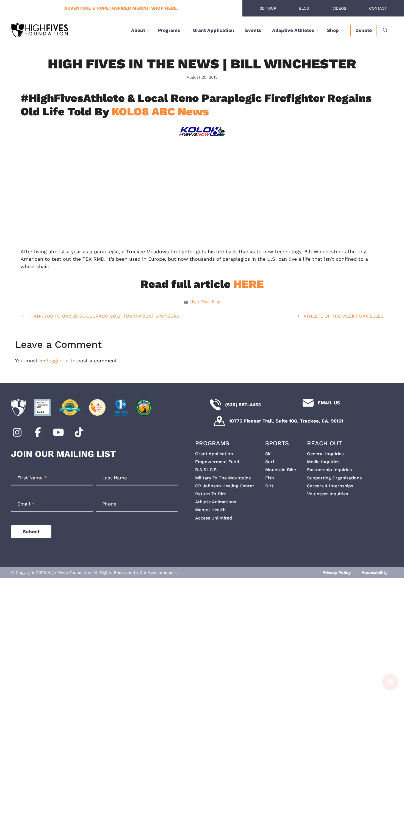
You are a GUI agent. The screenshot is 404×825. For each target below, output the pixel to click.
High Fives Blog (205, 301)
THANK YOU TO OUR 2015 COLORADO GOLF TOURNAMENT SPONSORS (103, 316)
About (138, 30)
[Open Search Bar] (385, 30)
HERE (248, 284)
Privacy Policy (336, 572)
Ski (268, 453)
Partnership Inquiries (329, 469)
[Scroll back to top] (387, 749)
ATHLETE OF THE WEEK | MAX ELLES (343, 316)
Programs (169, 30)
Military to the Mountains (223, 477)
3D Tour (268, 8)
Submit (31, 531)
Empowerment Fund (217, 461)
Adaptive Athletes (293, 30)
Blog (304, 8)
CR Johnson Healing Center (224, 485)
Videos (339, 8)
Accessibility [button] (375, 572)
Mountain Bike (280, 469)
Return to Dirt (210, 493)
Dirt (269, 485)
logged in (58, 360)
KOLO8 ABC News (160, 111)
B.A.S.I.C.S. (206, 469)
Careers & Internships (330, 485)
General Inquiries (325, 453)
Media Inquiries (323, 461)
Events (253, 30)
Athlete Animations (215, 501)
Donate (363, 30)
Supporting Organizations (334, 477)
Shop (333, 30)
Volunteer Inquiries (327, 493)
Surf (269, 461)
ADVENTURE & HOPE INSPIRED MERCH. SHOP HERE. (121, 8)
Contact (378, 8)
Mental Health (210, 509)
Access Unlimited (213, 518)
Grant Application (213, 30)
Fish (269, 477)
